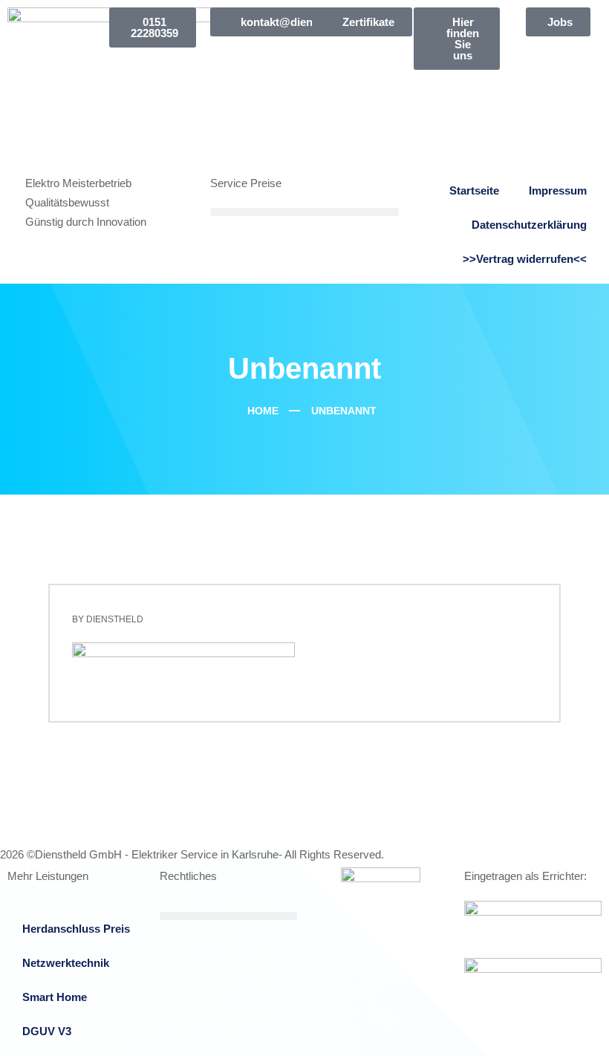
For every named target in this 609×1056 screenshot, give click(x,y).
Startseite (474, 190)
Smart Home (54, 997)
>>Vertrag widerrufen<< (525, 258)
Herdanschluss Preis (76, 928)
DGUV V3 (46, 1031)
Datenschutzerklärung (529, 224)
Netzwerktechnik (65, 962)
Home (261, 411)
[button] (304, 212)
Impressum (558, 190)
